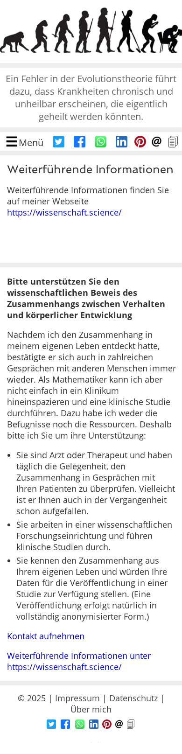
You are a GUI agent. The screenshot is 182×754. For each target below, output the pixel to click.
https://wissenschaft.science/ (64, 212)
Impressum (77, 698)
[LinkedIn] (121, 144)
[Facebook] (79, 144)
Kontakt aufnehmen (45, 636)
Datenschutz (133, 698)
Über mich (91, 709)
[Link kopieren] (173, 144)
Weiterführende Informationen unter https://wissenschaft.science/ (79, 661)
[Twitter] (58, 144)
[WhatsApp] (100, 144)
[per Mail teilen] (156, 144)
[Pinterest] (140, 144)
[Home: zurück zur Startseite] (91, 57)
